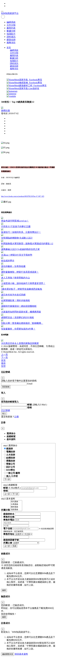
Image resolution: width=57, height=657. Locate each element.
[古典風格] (16, 504)
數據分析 (11, 31)
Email (29, 383)
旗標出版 (5, 110)
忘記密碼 (5, 410)
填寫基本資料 (21, 654)
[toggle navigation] (2, 11)
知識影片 (11, 34)
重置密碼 (5, 387)
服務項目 (11, 42)
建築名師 (11, 39)
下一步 (7, 479)
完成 (14, 546)
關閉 (4, 590)
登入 (4, 414)
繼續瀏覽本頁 (7, 654)
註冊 (16, 416)
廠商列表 (11, 28)
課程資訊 (11, 37)
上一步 (7, 494)
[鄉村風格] (16, 507)
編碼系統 (11, 22)
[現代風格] (16, 501)
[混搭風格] (16, 509)
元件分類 (11, 25)
